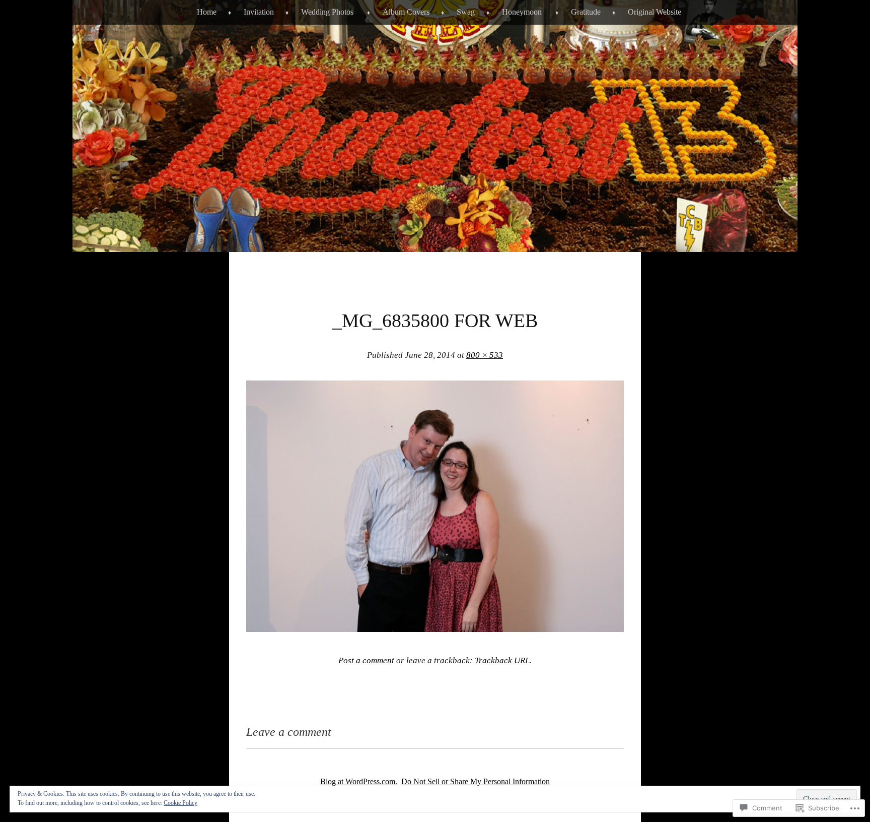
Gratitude (586, 12)
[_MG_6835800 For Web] (435, 628)
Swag (466, 12)
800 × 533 (484, 355)
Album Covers (406, 12)
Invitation (259, 12)
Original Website (654, 12)
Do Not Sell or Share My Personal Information (475, 781)
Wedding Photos (327, 12)
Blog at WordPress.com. (358, 781)
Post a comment (366, 660)
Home (206, 12)
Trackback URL (502, 660)
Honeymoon (522, 12)
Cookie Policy (180, 802)
